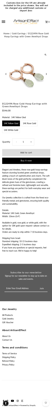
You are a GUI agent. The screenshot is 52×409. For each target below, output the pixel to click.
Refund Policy (8, 361)
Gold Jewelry (8, 319)
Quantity (6, 142)
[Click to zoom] (45, 55)
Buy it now (26, 161)
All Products (7, 315)
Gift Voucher (7, 322)
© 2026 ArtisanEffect (10, 405)
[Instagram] (17, 401)
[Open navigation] (6, 21)
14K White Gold (11, 130)
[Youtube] (12, 401)
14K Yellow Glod (11, 123)
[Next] (46, 74)
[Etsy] (22, 401)
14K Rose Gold (29, 123)
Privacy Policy (8, 365)
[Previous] (6, 74)
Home (6, 33)
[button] (6, 403)
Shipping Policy (9, 357)
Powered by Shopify (28, 405)
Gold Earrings (19, 33)
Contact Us (7, 340)
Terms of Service (9, 353)
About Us (6, 336)
